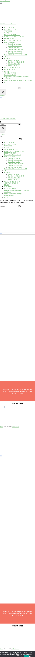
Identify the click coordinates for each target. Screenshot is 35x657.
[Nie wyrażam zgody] (30, 656)
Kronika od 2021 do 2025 (16, 62)
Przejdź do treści (5, 1)
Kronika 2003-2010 (14, 65)
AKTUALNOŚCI (10, 29)
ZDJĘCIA (7, 56)
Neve (1, 427)
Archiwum (7, 78)
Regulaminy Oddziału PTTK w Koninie (16, 77)
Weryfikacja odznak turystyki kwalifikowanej (18, 80)
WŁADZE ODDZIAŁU (12, 35)
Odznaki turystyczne (14, 44)
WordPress (15, 427)
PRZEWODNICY (10, 38)
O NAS (6, 33)
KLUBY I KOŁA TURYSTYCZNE (15, 55)
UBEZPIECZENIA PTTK (12, 40)
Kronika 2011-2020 (14, 64)
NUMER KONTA (10, 75)
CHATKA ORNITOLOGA (13, 67)
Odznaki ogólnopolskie (15, 53)
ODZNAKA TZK (10, 73)
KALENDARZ (9, 27)
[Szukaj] (0, 86)
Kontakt (2, 95)
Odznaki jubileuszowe (15, 51)
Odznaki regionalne (14, 47)
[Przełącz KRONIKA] (34, 172)
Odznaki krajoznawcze (15, 46)
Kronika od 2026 (13, 60)
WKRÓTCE (8, 31)
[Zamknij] (3, 92)
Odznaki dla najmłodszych (16, 49)
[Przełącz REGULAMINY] (34, 156)
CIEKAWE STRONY (11, 69)
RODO (6, 71)
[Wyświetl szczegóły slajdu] (17, 423)
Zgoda (26, 656)
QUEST (6, 82)
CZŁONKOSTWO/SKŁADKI (14, 36)
